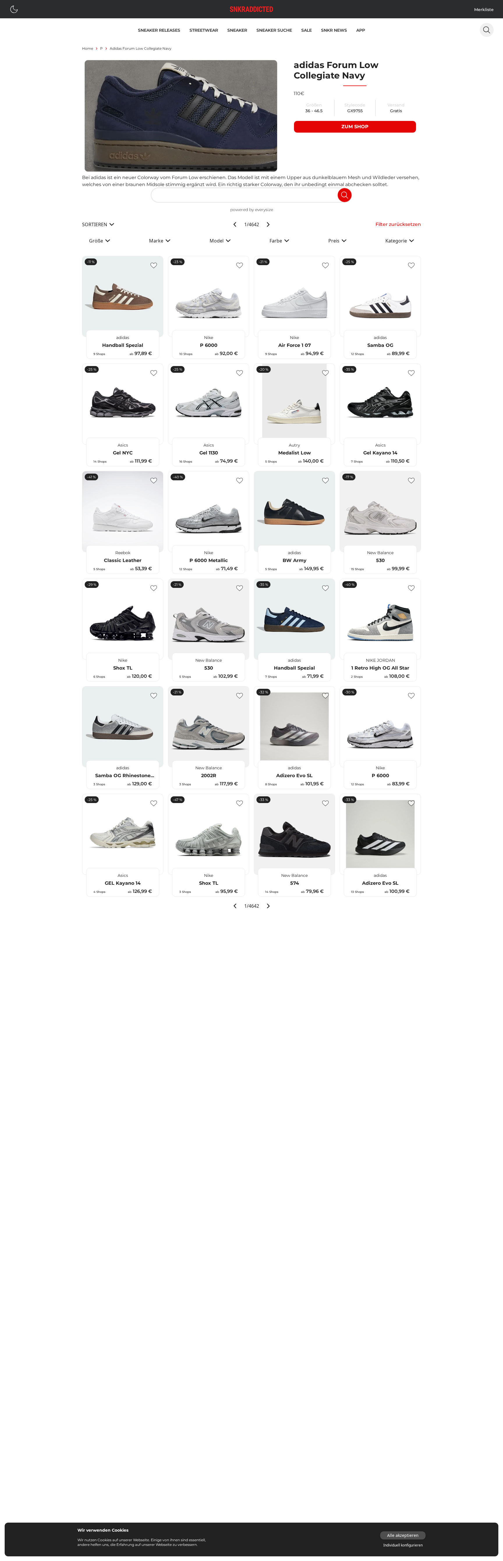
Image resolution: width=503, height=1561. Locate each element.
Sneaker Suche (274, 30)
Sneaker (237, 30)
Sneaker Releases (159, 30)
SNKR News (334, 30)
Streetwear (203, 30)
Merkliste (484, 9)
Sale (306, 30)
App (360, 30)
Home (87, 48)
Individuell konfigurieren (403, 1545)
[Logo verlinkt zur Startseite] (251, 9)
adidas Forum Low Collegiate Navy (140, 48)
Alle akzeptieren (403, 1535)
